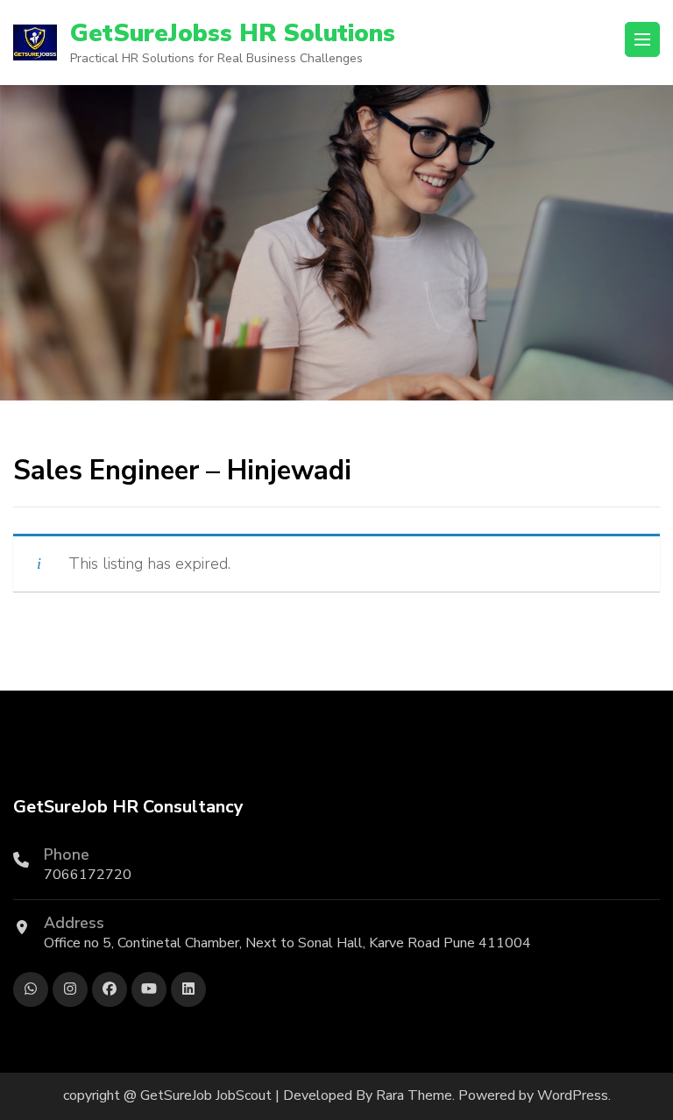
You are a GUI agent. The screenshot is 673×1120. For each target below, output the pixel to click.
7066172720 (87, 874)
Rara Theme (414, 1095)
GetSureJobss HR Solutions (232, 33)
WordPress (572, 1095)
